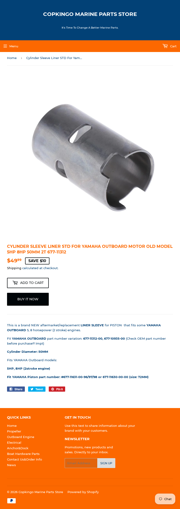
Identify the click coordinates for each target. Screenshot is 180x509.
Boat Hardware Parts (23, 454)
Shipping (14, 268)
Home (12, 58)
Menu (13, 46)
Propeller (14, 431)
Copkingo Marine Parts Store (90, 14)
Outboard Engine (20, 437)
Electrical (14, 442)
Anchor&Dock (17, 448)
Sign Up (106, 463)
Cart (172, 46)
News (11, 465)
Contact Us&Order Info (24, 459)
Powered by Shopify (83, 492)
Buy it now (27, 299)
